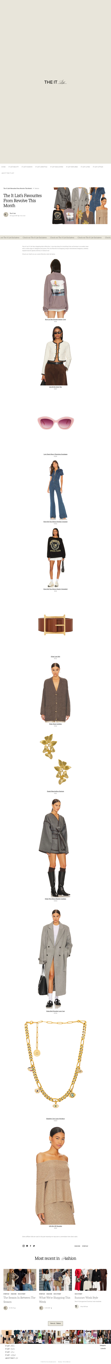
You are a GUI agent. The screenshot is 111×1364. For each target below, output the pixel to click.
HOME (3, 167)
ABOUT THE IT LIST (7, 173)
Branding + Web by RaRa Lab (64, 1361)
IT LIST (10, 1346)
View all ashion (55, 1323)
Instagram (103, 1345)
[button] (13, 167)
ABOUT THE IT (11, 1358)
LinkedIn (103, 1348)
